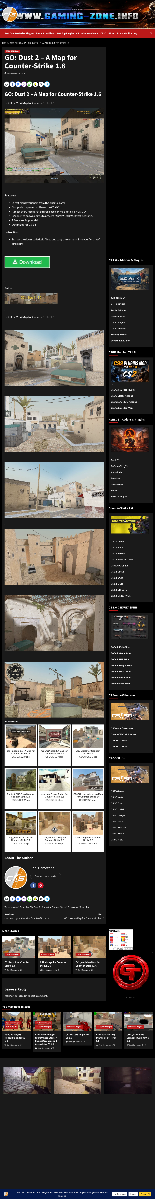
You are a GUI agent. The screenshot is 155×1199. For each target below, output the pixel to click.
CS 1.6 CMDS (117, 571)
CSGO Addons (118, 328)
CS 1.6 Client (117, 541)
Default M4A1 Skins (121, 671)
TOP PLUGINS (118, 298)
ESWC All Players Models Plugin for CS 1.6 (15, 1038)
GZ (110, 33)
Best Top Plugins (65, 33)
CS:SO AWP (117, 821)
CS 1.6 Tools (117, 547)
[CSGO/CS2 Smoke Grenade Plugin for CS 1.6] (138, 1021)
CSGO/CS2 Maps (12, 51)
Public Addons (118, 310)
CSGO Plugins (118, 322)
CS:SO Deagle (118, 815)
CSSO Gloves (117, 791)
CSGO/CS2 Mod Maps (122, 407)
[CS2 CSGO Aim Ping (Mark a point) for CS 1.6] (108, 1021)
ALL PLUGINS (118, 304)
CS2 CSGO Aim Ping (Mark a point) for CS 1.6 (106, 1038)
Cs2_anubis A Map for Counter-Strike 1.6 (88, 964)
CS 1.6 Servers (118, 553)
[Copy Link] (7, 84)
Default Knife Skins (120, 647)
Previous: (27, 916)
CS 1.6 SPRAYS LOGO (122, 559)
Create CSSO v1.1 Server (123, 734)
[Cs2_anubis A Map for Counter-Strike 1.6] (89, 947)
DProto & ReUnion (120, 340)
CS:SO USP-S (117, 809)
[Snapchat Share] (35, 84)
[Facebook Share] (12, 84)
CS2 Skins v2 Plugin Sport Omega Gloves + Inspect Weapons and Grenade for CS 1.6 (46, 1039)
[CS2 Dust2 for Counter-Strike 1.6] (18, 947)
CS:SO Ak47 (117, 839)
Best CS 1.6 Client (45, 33)
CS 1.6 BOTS (117, 577)
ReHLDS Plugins (119, 496)
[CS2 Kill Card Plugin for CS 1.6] (77, 1021)
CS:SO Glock (117, 803)
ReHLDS (115, 460)
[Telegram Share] (47, 84)
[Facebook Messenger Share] (18, 84)
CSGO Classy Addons (122, 395)
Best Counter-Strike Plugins (19, 33)
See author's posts (45, 876)
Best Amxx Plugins (13, 1023)
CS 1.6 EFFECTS (119, 589)
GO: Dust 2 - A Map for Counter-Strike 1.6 (49, 907)
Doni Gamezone (13, 73)
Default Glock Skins (121, 653)
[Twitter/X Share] (41, 84)
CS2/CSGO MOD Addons (124, 401)
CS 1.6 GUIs (117, 583)
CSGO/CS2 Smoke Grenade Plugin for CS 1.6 (138, 1038)
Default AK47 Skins (121, 677)
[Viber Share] (24, 84)
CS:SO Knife (117, 797)
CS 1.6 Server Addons (87, 33)
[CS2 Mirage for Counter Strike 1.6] (54, 947)
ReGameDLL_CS (119, 466)
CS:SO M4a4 (117, 833)
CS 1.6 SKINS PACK (120, 595)
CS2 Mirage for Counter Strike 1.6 (53, 964)
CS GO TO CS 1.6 (119, 565)
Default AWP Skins (120, 683)
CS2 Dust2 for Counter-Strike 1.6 (18, 964)
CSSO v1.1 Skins (119, 746)
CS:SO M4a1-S (118, 827)
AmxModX (116, 472)
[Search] (151, 33)
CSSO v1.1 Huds (119, 740)
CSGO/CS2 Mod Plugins (123, 389)
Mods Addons (118, 316)
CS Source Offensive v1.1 (124, 728)
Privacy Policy (124, 33)
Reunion (115, 478)
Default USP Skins (120, 659)
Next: (84, 916)
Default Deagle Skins (121, 665)
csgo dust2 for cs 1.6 (19, 907)
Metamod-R (117, 484)
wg (135, 33)
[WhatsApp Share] (30, 84)
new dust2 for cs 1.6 (79, 907)
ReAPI (114, 490)
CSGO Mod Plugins (43, 1027)
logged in (22, 995)
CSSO (103, 33)
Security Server (119, 334)
